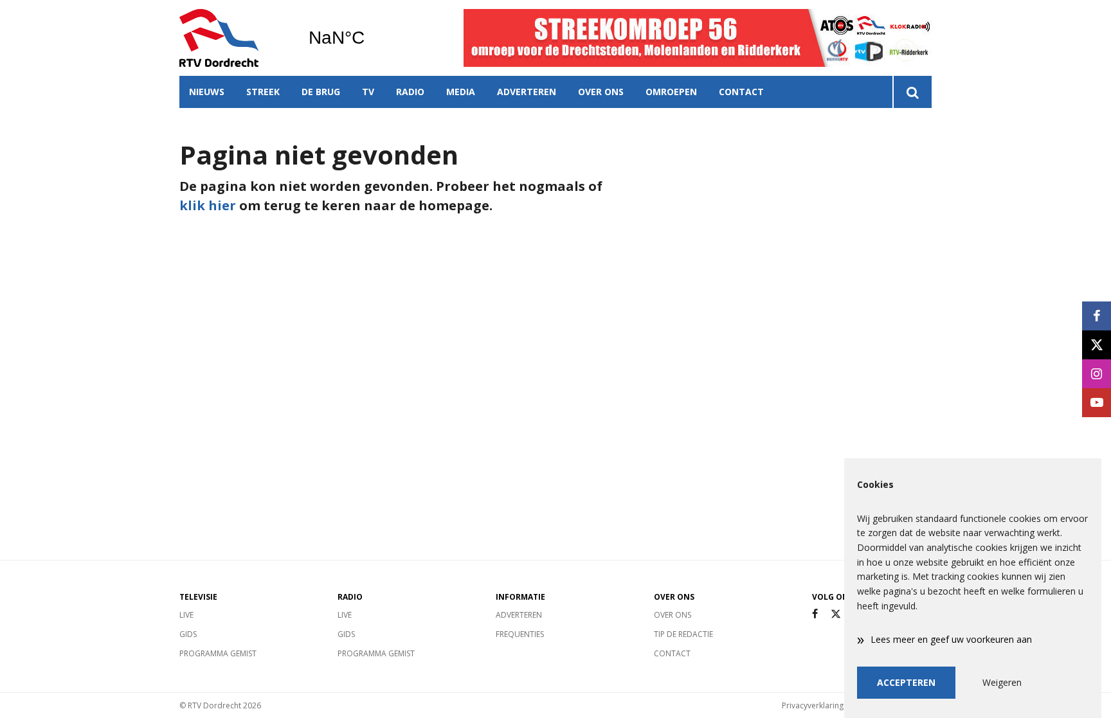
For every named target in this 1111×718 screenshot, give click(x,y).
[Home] (234, 38)
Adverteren (526, 91)
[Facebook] (815, 614)
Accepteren (906, 682)
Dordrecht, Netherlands (369, 37)
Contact (741, 91)
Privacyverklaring (813, 705)
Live (186, 614)
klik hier (207, 205)
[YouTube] (1096, 402)
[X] (836, 614)
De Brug (321, 91)
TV (368, 91)
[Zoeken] (912, 92)
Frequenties (520, 634)
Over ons (601, 91)
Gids (188, 634)
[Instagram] (1096, 373)
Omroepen (671, 91)
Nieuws (206, 91)
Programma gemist (218, 653)
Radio (410, 91)
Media (460, 91)
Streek (263, 91)
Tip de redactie (683, 634)
